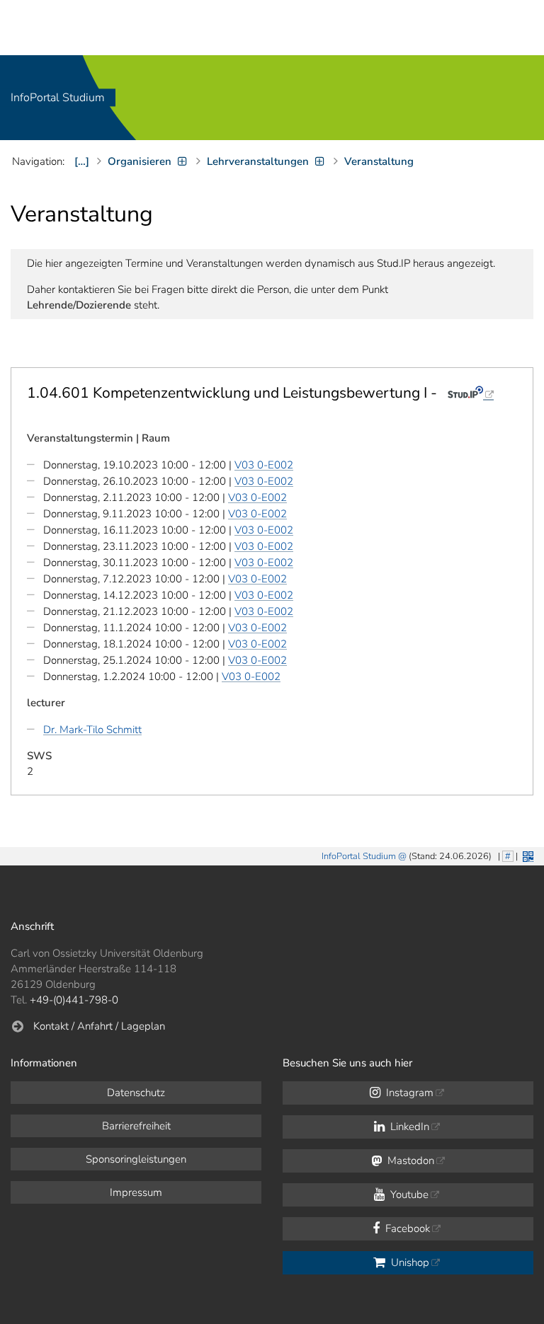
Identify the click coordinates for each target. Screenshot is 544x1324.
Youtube (408, 1194)
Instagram (408, 1093)
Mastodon (409, 1160)
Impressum (136, 1192)
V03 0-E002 (263, 465)
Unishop (408, 1262)
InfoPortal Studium (58, 97)
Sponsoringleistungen (136, 1159)
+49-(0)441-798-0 (74, 1000)
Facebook (406, 1228)
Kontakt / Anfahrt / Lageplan (99, 1026)
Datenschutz (136, 1093)
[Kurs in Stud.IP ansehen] (471, 393)
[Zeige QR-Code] (526, 855)
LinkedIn (408, 1126)
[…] (81, 161)
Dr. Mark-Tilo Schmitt (92, 730)
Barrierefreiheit (136, 1126)
